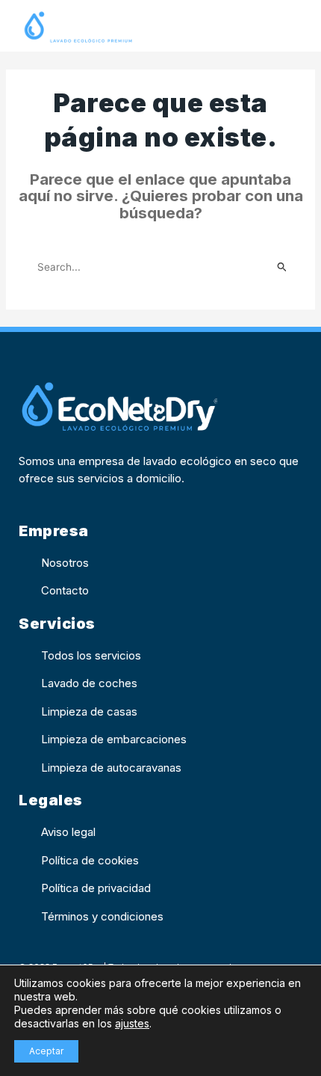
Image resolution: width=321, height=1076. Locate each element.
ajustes (132, 1023)
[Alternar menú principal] (289, 28)
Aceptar (46, 1051)
